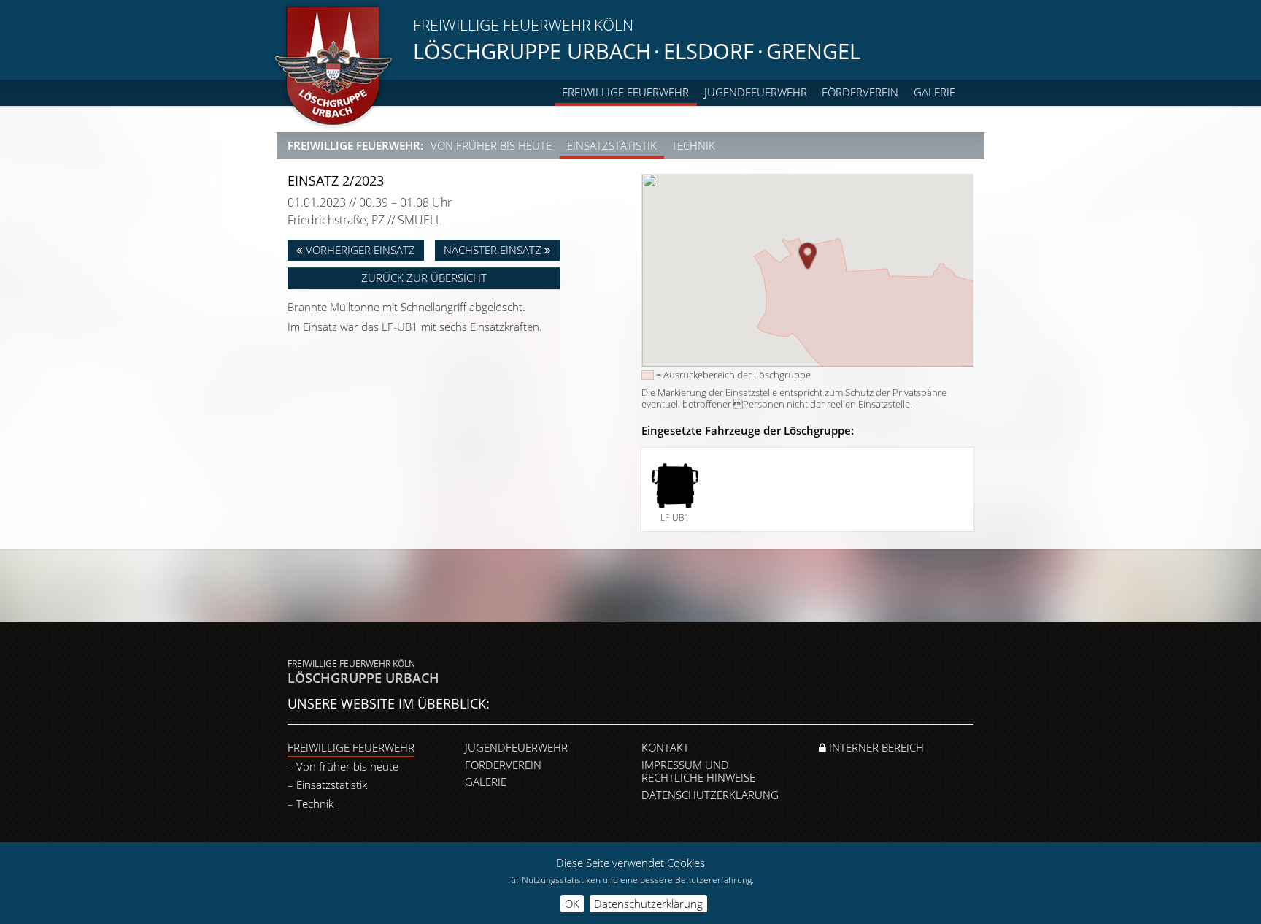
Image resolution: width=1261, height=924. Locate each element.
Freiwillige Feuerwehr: (355, 145)
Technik (693, 145)
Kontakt (665, 747)
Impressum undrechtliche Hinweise (698, 770)
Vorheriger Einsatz (359, 250)
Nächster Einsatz (494, 250)
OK (572, 903)
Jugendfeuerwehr (755, 92)
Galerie (934, 92)
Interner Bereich (875, 747)
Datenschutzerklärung (710, 794)
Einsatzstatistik (612, 145)
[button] (808, 255)
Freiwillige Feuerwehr (625, 92)
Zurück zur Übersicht (424, 277)
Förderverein (860, 92)
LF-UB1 (675, 517)
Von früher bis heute (491, 145)
